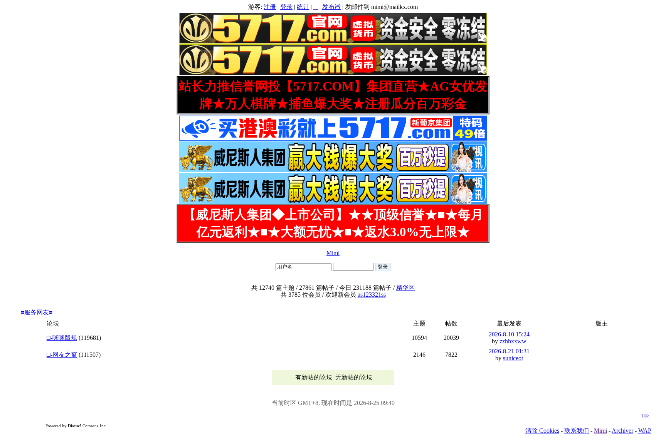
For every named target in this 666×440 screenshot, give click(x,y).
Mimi (333, 253)
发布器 (331, 6)
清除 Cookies (542, 430)
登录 (286, 6)
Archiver (622, 430)
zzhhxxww (513, 341)
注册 (270, 6)
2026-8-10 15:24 (509, 334)
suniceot (513, 358)
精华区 (405, 287)
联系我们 (576, 430)
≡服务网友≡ (36, 312)
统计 (303, 6)
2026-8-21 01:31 (509, 351)
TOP (645, 416)
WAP (644, 430)
